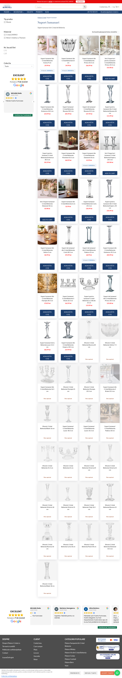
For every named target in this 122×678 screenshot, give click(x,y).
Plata (35, 650)
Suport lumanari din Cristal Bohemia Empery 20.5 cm (68, 345)
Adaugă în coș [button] (47, 77)
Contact (5, 653)
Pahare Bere (69, 662)
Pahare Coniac (70, 656)
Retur (36, 659)
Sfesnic (8, 22)
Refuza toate (90, 673)
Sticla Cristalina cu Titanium (15, 38)
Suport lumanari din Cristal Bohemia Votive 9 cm (47, 250)
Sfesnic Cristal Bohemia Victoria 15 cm (68, 507)
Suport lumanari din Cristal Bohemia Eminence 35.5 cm (110, 250)
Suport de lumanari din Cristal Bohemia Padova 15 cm (89, 250)
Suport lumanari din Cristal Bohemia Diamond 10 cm (89, 155)
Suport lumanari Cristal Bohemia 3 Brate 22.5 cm (68, 298)
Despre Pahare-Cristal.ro (11, 643)
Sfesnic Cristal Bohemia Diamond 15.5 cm (110, 547)
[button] (111, 7)
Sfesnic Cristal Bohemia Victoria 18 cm (47, 507)
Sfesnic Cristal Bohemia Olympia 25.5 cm (89, 389)
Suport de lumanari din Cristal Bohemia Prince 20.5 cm (109, 298)
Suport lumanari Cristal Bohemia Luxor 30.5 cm (68, 428)
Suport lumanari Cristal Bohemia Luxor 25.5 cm (89, 428)
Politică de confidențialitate (11, 650)
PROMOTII (39, 12)
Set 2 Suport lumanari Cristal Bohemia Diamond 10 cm (47, 204)
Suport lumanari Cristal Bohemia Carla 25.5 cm (89, 204)
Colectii (30, 12)
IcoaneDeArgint (8, 657)
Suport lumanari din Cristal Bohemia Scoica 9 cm (47, 61)
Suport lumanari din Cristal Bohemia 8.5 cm (68, 61)
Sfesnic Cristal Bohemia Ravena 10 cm (47, 547)
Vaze (66, 666)
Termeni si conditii (8, 646)
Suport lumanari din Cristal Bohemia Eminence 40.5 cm (47, 109)
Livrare (36, 653)
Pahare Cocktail (70, 659)
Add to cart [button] (110, 78)
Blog (47, 12)
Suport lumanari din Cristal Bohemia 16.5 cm (47, 389)
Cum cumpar (38, 646)
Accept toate (107, 673)
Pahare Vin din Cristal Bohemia (75, 653)
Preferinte (74, 673)
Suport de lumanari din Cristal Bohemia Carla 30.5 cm (68, 250)
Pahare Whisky (70, 649)
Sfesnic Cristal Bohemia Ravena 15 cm (110, 507)
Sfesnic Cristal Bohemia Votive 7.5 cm (109, 345)
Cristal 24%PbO (12, 35)
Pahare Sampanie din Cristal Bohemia (74, 644)
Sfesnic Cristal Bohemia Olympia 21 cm (68, 389)
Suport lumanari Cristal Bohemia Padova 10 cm (109, 428)
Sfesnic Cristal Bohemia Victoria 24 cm (89, 468)
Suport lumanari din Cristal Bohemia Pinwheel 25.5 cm (68, 155)
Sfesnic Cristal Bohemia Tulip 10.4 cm (89, 507)
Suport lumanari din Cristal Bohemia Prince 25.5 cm (89, 61)
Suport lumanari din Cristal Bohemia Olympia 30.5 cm (47, 298)
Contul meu (38, 643)
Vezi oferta (80, 1)
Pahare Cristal (42, 17)
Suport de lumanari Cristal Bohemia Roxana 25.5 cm (89, 109)
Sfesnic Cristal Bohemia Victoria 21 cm (110, 468)
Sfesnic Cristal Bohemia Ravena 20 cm (89, 345)
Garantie (37, 656)
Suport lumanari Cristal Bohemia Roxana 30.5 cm (68, 109)
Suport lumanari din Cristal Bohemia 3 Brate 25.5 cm (110, 389)
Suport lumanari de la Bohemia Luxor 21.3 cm (47, 345)
